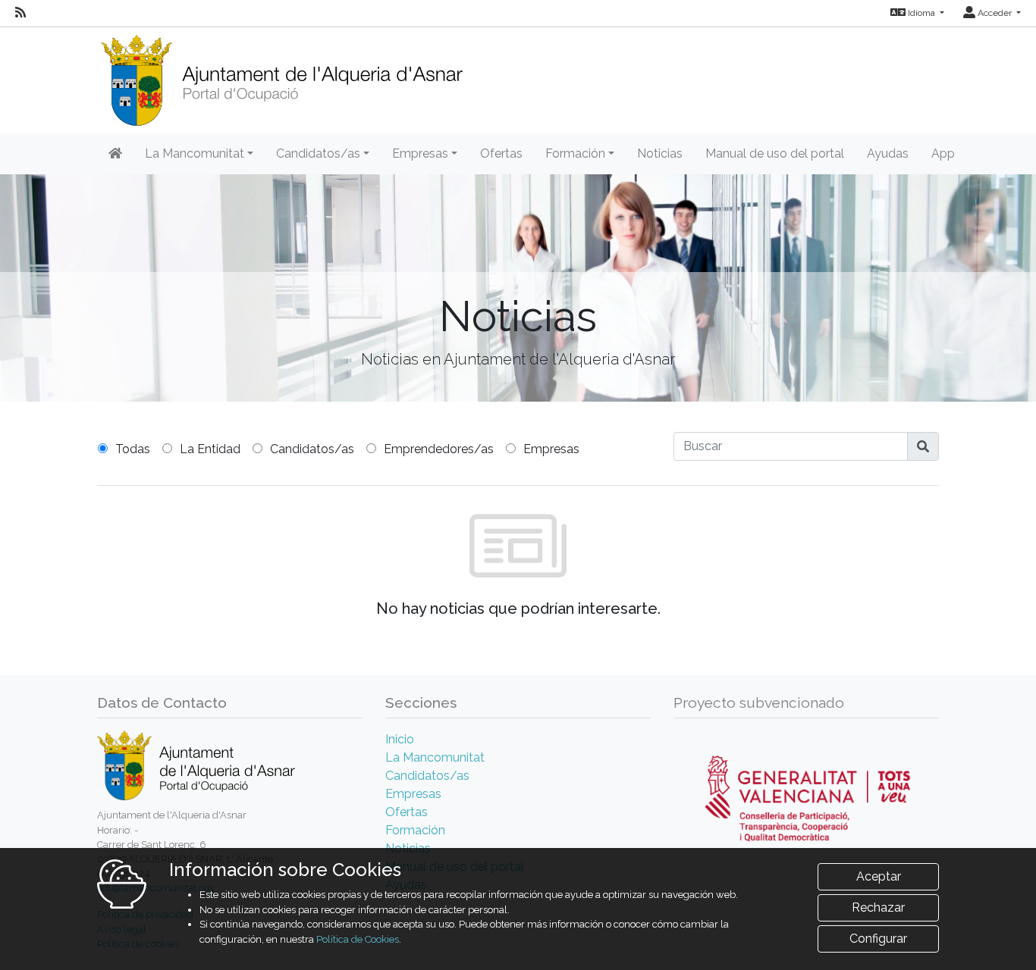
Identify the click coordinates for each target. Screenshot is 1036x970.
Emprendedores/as (439, 449)
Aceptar (878, 876)
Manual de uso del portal (774, 153)
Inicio (399, 739)
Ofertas (501, 153)
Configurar (878, 938)
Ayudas (888, 153)
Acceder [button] (994, 13)
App (943, 153)
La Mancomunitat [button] (194, 153)
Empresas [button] (420, 153)
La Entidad (210, 449)
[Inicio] (281, 75)
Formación (415, 830)
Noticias (660, 153)
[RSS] (20, 13)
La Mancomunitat (435, 757)
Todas (132, 449)
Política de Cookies (357, 939)
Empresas (551, 449)
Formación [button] (575, 153)
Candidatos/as (312, 449)
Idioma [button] (921, 13)
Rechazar (878, 907)
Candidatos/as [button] (318, 153)
